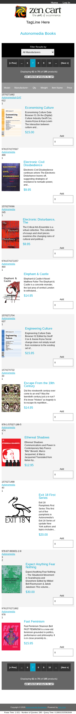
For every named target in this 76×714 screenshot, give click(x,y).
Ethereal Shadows (37, 437)
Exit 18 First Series (47, 496)
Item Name (57, 88)
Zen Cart (62, 707)
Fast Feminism (34, 621)
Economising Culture (39, 107)
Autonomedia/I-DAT (11, 97)
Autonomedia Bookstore (36, 707)
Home (54, 2)
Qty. (34, 88)
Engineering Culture (38, 328)
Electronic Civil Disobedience (34, 163)
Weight (44, 88)
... (22, 63)
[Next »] (65, 63)
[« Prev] (13, 63)
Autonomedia (8, 152)
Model (7, 88)
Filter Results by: (38, 47)
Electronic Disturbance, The (39, 221)
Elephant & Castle (36, 274)
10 (50, 63)
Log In (66, 2)
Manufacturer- (21, 88)
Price (69, 88)
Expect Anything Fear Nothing (40, 565)
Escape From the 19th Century (39, 384)
